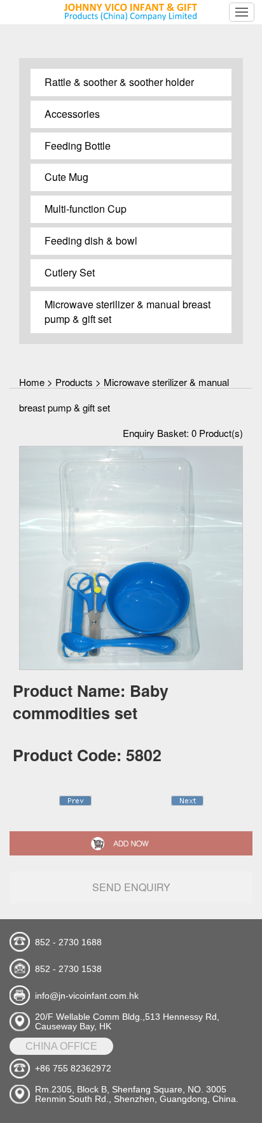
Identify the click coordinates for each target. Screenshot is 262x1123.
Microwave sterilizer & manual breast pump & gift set (127, 311)
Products (74, 382)
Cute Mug (66, 176)
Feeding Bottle (78, 145)
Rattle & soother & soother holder (119, 82)
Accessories (72, 113)
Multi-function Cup (86, 208)
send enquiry (131, 887)
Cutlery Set (70, 272)
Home (32, 382)
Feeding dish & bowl (91, 240)
